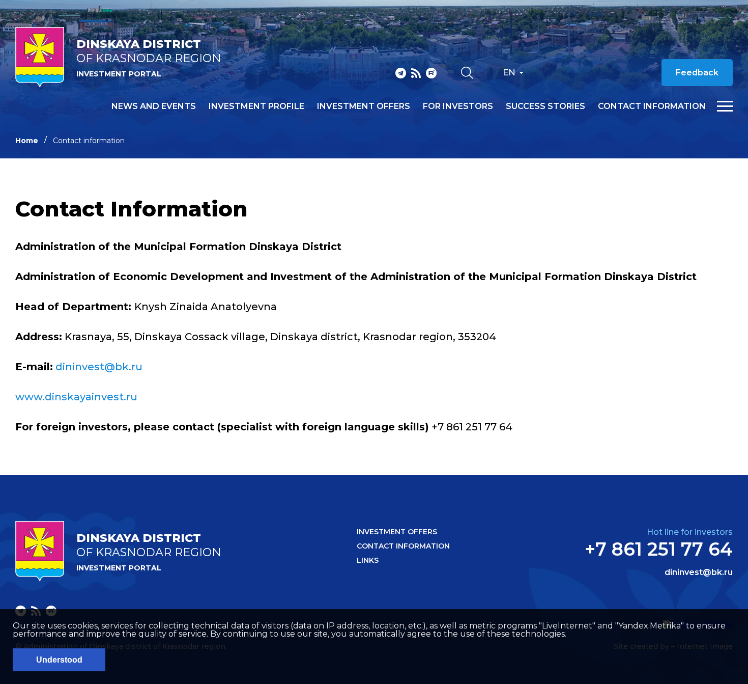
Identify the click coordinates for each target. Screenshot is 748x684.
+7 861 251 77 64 (659, 549)
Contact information (652, 106)
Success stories (545, 106)
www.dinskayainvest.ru (76, 397)
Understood (59, 659)
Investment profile (256, 106)
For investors (458, 106)
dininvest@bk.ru (98, 367)
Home (26, 140)
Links (368, 560)
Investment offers (363, 106)
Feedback (697, 72)
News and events (153, 106)
